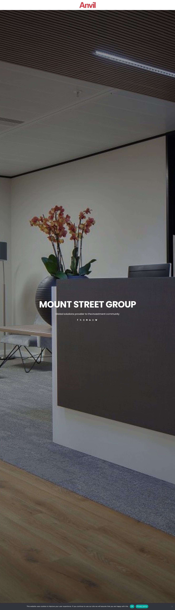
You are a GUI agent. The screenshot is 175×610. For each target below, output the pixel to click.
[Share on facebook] (77, 320)
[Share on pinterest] (86, 320)
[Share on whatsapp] (93, 320)
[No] (172, 606)
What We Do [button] (67, 5)
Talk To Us (131, 5)
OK (132, 606)
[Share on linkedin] (90, 320)
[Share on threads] (83, 320)
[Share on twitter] (80, 320)
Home (43, 5)
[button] (21, 5)
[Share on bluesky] (96, 320)
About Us (53, 5)
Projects (106, 5)
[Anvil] (87, 5)
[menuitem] (21, 5)
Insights (118, 5)
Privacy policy (142, 606)
